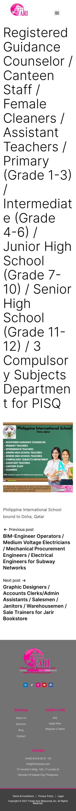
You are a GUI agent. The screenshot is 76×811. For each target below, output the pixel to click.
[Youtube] (44, 685)
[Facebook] (50, 685)
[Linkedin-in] (25, 685)
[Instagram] (38, 685)
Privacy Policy (46, 796)
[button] (57, 13)
